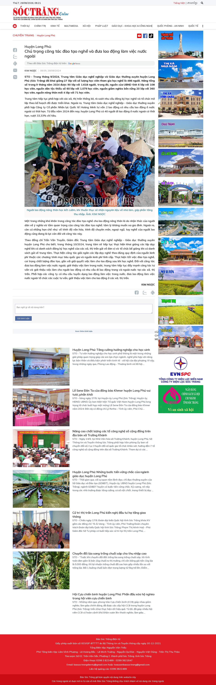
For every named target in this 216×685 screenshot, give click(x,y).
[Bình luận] (15, 70)
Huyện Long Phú (46, 35)
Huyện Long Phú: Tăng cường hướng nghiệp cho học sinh (111, 350)
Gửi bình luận (23, 318)
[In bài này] (15, 63)
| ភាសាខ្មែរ (191, 3)
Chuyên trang (23, 35)
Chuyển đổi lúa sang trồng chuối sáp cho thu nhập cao (109, 553)
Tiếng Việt (179, 2)
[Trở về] (15, 76)
